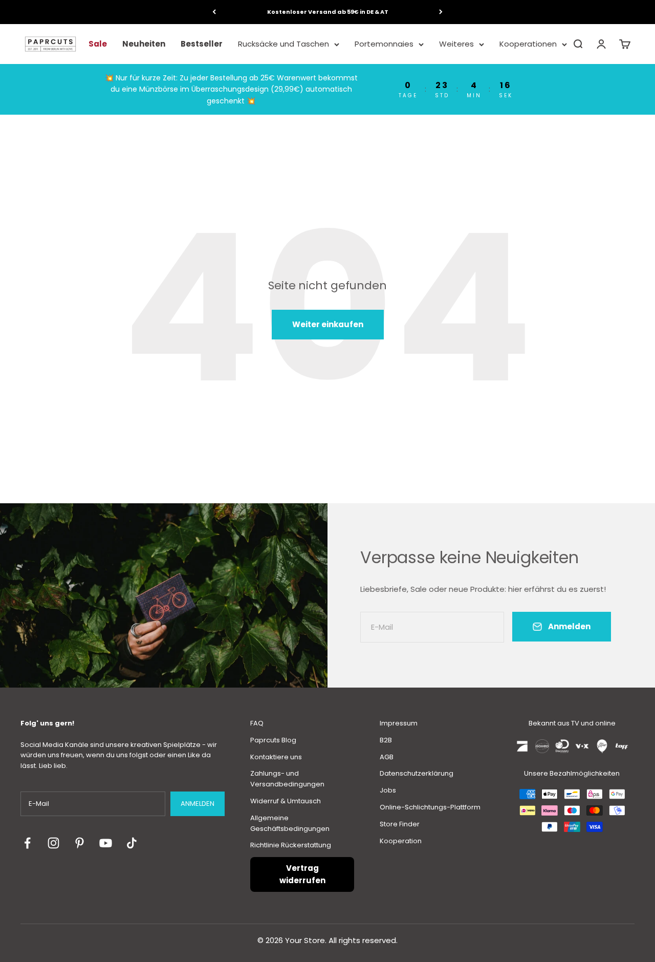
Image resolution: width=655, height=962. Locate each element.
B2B (386, 740)
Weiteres (456, 43)
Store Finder (400, 824)
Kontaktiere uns (276, 757)
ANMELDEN (197, 803)
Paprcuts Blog (273, 740)
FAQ (257, 723)
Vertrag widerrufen (302, 874)
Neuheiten (143, 43)
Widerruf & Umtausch (285, 801)
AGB (387, 757)
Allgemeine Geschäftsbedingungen (290, 823)
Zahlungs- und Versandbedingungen (287, 778)
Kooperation (401, 841)
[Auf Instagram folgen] (53, 843)
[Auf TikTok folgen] (132, 843)
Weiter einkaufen (327, 324)
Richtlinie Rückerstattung (290, 845)
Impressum (399, 723)
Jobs (388, 790)
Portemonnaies (384, 43)
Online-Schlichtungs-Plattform (430, 807)
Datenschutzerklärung (416, 773)
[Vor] (441, 12)
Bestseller (202, 43)
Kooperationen (528, 43)
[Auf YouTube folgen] (106, 843)
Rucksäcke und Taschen (283, 43)
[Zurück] (214, 12)
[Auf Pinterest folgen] (79, 843)
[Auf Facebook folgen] (27, 843)
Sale (98, 43)
